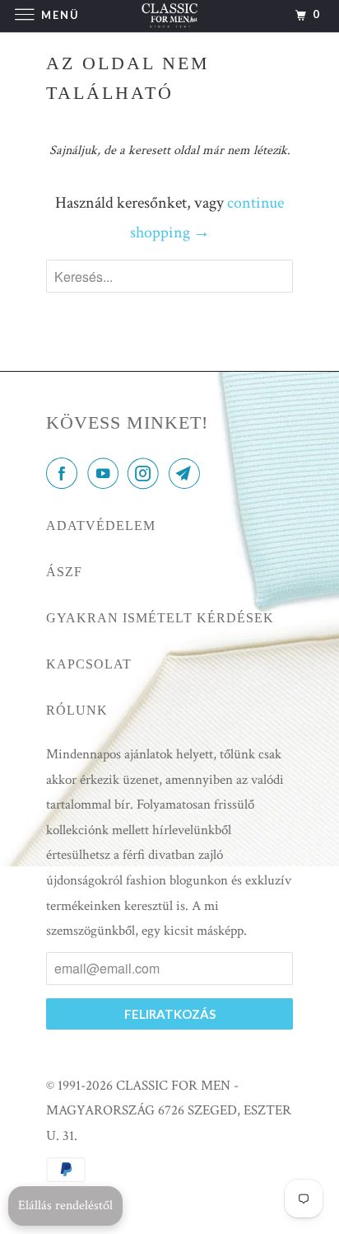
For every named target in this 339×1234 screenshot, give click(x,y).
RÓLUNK (77, 710)
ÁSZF (64, 572)
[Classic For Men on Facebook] (65, 475)
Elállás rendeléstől (65, 1205)
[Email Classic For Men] (188, 475)
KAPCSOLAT (89, 664)
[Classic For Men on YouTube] (106, 475)
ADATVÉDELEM (101, 525)
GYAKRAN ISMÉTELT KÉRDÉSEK (160, 618)
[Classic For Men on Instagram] (146, 475)
